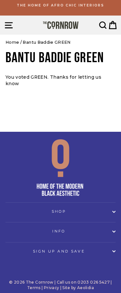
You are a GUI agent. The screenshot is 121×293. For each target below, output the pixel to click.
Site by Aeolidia (78, 287)
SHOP (59, 211)
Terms (34, 287)
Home (12, 42)
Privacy (51, 287)
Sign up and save (59, 251)
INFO (58, 231)
